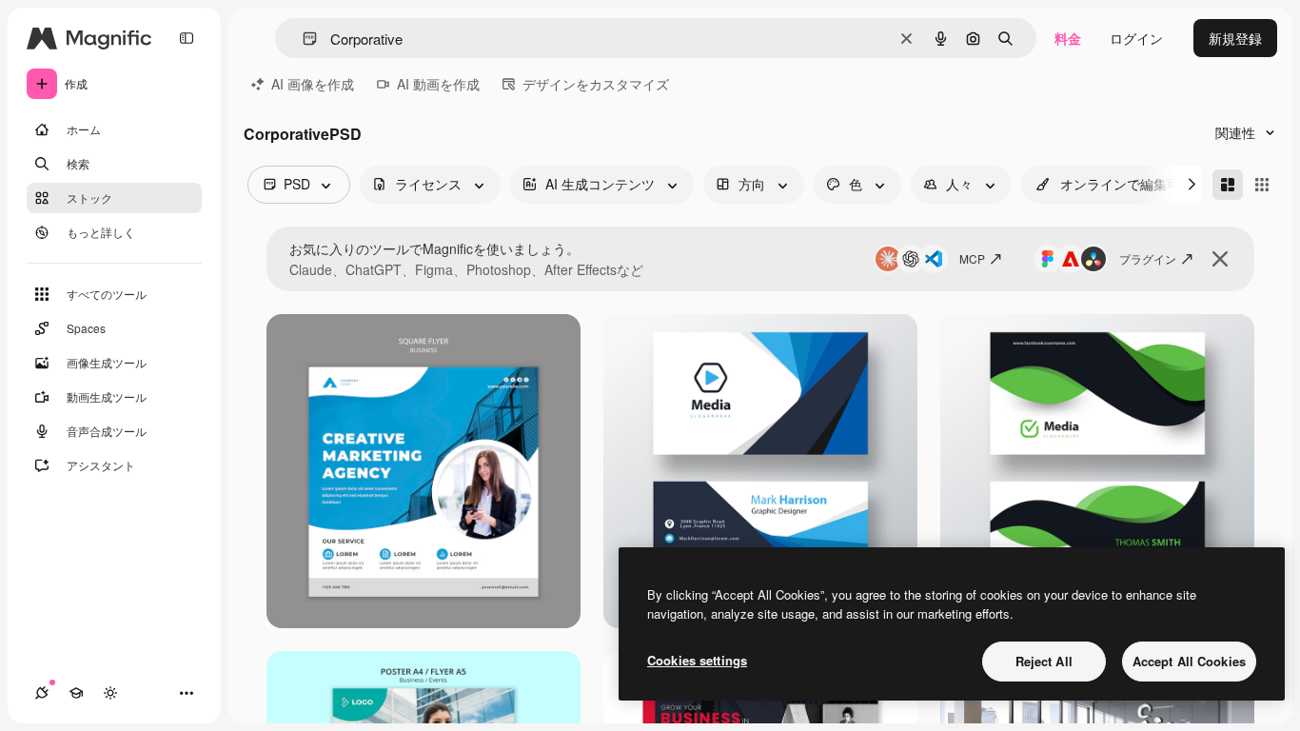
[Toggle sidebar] (186, 38)
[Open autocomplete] (302, 38)
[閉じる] (1220, 258)
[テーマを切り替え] (110, 693)
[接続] (42, 693)
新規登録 (1235, 38)
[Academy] (76, 693)
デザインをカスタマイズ (595, 83)
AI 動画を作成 (438, 83)
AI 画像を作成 (312, 83)
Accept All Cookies (1189, 661)
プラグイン (1147, 258)
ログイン (1136, 38)
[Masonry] (1227, 184)
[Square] (1262, 184)
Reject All (1044, 661)
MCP (972, 258)
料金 (1067, 38)
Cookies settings (697, 660)
